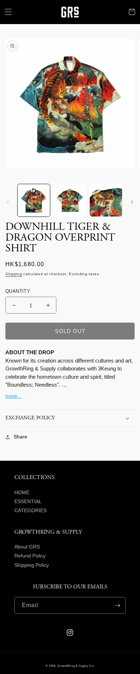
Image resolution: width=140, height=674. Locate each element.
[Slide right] (132, 202)
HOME (21, 492)
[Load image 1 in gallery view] (34, 200)
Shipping (13, 274)
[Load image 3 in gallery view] (106, 200)
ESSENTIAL (28, 501)
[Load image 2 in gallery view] (69, 200)
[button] (8, 12)
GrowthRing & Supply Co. (75, 666)
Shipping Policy (31, 565)
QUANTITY (17, 291)
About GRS (27, 547)
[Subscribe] (117, 605)
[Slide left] (8, 202)
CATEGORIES (30, 510)
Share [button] (20, 437)
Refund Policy (30, 556)
